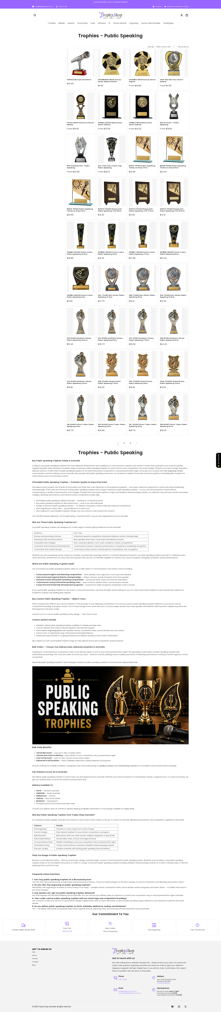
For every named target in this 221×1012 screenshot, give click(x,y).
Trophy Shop (129, 808)
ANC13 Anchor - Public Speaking (169, 124)
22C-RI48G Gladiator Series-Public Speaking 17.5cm (141, 339)
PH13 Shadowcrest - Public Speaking (78, 167)
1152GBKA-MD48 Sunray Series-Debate (142, 81)
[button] (34, 15)
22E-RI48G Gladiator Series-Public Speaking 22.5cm (79, 339)
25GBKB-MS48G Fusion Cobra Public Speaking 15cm (173, 253)
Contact (35, 962)
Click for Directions (163, 983)
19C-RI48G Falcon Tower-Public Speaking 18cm (142, 425)
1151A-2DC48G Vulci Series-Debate (172, 81)
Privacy (35, 958)
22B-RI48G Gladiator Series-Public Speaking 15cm (172, 339)
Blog (34, 965)
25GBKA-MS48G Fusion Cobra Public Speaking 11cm (80, 296)
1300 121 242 (63, 6)
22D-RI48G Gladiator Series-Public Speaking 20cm (110, 339)
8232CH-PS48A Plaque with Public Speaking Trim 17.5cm (141, 210)
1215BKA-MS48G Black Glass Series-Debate (110, 124)
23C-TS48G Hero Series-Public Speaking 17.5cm (111, 296)
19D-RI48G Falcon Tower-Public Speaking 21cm (111, 425)
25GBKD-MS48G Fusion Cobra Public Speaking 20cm (111, 253)
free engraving (170, 471)
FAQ (33, 952)
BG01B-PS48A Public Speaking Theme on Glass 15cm (173, 167)
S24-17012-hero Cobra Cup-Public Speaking (110, 167)
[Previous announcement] (36, 2)
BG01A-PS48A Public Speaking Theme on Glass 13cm (80, 210)
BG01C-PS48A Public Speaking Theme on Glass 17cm (142, 167)
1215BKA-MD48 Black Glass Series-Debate (140, 124)
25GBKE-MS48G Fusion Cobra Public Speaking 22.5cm (79, 253)
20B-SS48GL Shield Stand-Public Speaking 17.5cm (109, 382)
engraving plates (55, 630)
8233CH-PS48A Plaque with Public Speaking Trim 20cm (110, 210)
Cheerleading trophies (127, 766)
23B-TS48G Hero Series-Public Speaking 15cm (142, 296)
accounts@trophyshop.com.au (130, 993)
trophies (107, 557)
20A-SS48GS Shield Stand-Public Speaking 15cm (141, 382)
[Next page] (136, 443)
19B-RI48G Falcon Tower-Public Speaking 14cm (173, 425)
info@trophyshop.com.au (44, 6)
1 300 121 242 (123, 979)
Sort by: (151, 47)
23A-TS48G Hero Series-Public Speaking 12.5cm (173, 296)
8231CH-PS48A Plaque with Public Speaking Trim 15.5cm (172, 210)
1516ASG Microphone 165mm (79, 80)
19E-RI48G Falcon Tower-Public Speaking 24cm (80, 425)
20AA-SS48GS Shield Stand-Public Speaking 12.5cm (172, 382)
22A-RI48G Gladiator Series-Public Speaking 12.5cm (79, 382)
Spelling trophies (106, 766)
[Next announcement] (184, 2)
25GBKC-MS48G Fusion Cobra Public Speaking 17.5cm (142, 253)
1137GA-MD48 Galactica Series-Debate (80, 124)
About (34, 955)
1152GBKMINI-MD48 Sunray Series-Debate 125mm (109, 81)
